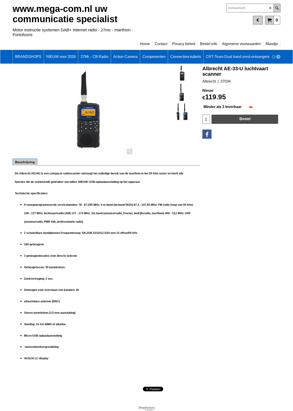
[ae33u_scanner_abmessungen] (182, 112)
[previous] (274, 57)
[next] (278, 57)
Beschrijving (25, 162)
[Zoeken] (277, 8)
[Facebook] (207, 134)
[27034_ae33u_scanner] (182, 92)
